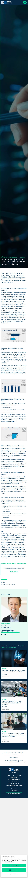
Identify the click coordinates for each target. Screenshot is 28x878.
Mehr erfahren (14, 571)
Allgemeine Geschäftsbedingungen (14, 792)
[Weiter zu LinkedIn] (2, 635)
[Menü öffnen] (25, 2)
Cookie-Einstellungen (14, 874)
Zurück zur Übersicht (14, 757)
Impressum (14, 789)
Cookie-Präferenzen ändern (14, 793)
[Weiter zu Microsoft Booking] (5, 635)
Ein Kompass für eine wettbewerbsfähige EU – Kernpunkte (14, 753)
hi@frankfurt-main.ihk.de (15, 785)
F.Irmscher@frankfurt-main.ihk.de (10, 632)
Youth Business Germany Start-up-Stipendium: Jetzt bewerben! (14, 761)
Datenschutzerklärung (9, 862)
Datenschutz (14, 790)
